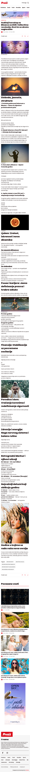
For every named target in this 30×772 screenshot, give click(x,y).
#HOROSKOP (10, 561)
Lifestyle (8, 760)
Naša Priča (22, 760)
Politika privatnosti (14, 767)
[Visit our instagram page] (7, 752)
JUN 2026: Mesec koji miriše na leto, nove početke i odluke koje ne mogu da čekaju (13, 607)
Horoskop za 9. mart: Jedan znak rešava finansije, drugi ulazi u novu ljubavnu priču (13, 676)
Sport (23, 7)
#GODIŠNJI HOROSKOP (8, 569)
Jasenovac (4, 762)
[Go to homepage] (15, 734)
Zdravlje (18, 762)
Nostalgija (14, 760)
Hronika (18, 7)
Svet (2, 760)
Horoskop (11, 762)
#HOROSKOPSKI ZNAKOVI (8, 564)
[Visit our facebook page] (2, 752)
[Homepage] (4, 3)
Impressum (22, 767)
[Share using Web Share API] (28, 36)
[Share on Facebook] (22, 36)
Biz (27, 760)
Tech (13, 7)
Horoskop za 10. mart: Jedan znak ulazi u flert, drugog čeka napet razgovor (14, 653)
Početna (3, 7)
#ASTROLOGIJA (20, 561)
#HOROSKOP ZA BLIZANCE (8, 567)
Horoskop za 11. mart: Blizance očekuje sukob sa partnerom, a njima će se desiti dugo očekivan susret (14, 631)
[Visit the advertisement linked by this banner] (15, 15)
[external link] (15, 704)
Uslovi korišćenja (4, 767)
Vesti (8, 7)
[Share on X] (25, 36)
